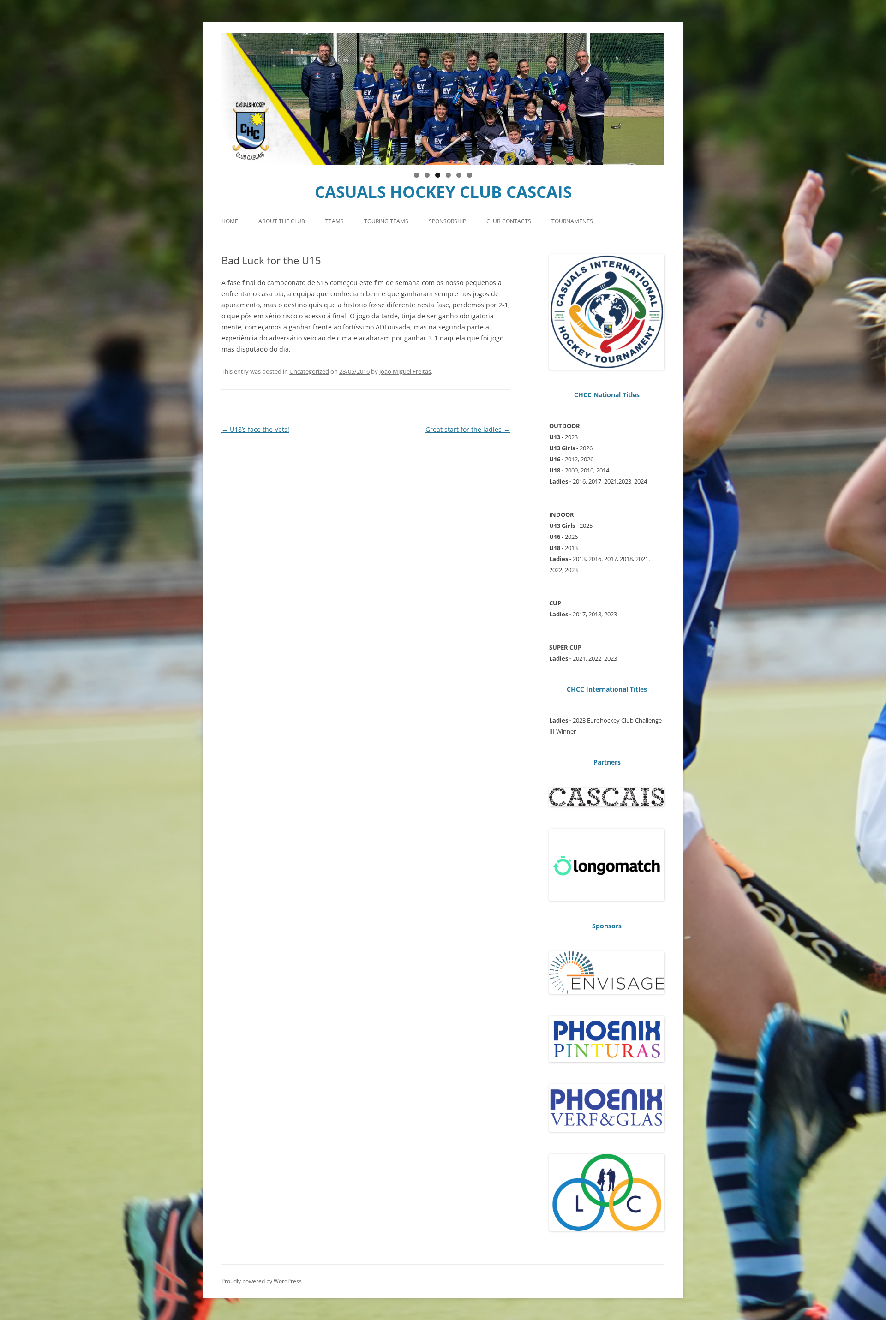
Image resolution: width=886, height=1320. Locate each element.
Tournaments (572, 221)
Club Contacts (508, 221)
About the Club (281, 221)
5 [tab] (458, 175)
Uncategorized (309, 371)
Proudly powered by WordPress (262, 1281)
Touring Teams (386, 221)
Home (230, 221)
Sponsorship (447, 221)
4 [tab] (448, 175)
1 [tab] (416, 175)
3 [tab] (437, 175)
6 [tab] (469, 175)
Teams (334, 221)
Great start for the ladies (467, 429)
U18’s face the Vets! (255, 429)
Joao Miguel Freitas (405, 371)
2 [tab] (427, 175)
